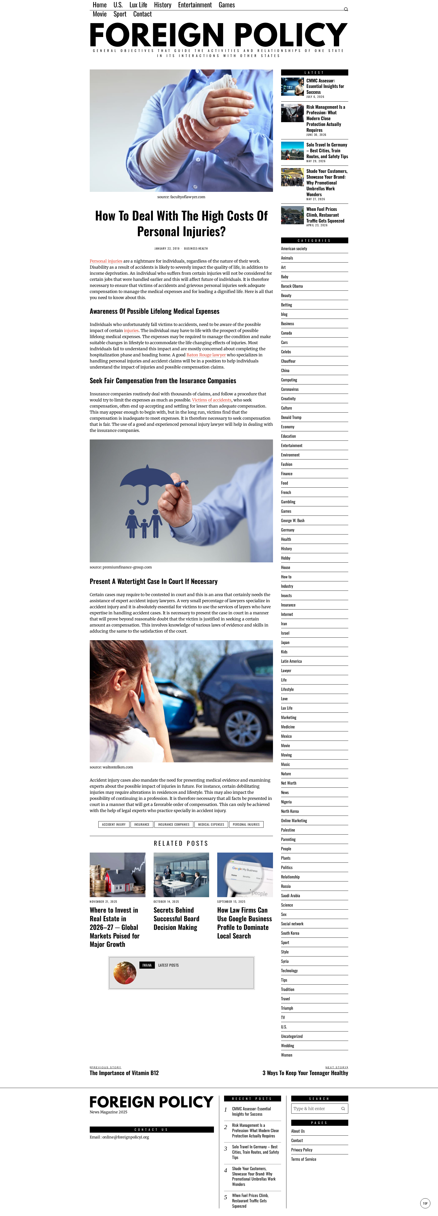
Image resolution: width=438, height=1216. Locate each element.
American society (294, 248)
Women (286, 1055)
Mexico (286, 736)
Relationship (290, 877)
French (286, 492)
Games (286, 511)
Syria (285, 961)
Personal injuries (106, 261)
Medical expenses (211, 824)
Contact (297, 1140)
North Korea (290, 811)
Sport (285, 942)
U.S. (284, 1027)
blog (284, 314)
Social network (292, 923)
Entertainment (291, 445)
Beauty (286, 295)
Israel (285, 633)
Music (285, 764)
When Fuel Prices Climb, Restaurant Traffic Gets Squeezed (325, 215)
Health (203, 248)
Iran (284, 623)
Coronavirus (290, 389)
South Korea (290, 933)
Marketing (288, 717)
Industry (287, 586)
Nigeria (286, 802)
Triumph (287, 1008)
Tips (284, 980)
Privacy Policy (301, 1150)
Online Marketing (294, 820)
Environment (290, 455)
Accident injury (114, 824)
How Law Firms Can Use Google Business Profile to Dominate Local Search (244, 923)
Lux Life (287, 708)
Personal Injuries (246, 824)
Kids (284, 652)
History (286, 548)
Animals (287, 258)
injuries (131, 330)
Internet (287, 614)
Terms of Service (303, 1159)
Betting (286, 305)
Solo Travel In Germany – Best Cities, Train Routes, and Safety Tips (327, 150)
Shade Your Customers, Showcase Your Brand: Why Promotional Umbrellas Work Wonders (327, 182)
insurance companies (174, 824)
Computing (289, 380)
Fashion (286, 464)
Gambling (288, 502)
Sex (283, 914)
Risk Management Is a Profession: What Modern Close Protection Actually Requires (325, 118)
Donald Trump (291, 417)
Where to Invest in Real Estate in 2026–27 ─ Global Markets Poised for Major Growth (115, 927)
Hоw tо (286, 577)
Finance (287, 473)
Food (284, 483)
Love (284, 698)
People (286, 848)
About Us (298, 1131)
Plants (285, 858)
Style (285, 952)
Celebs (286, 351)
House (285, 567)
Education (288, 436)
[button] (343, 1108)
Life (284, 680)
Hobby (285, 558)
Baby (284, 276)
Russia (286, 886)
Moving (286, 755)
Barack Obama (292, 286)
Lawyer (286, 670)
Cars (284, 342)
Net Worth (288, 783)
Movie (285, 745)
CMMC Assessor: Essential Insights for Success (325, 86)
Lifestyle (287, 689)
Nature (286, 773)
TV (283, 1017)
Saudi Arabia (290, 895)
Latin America (291, 661)
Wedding (287, 1045)
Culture (286, 408)
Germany (287, 530)
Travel (285, 999)
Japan (285, 642)
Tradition (287, 989)
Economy (287, 426)
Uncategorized (292, 1036)
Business (190, 248)
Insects (286, 595)
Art (283, 267)
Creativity (288, 398)
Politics (287, 867)
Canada (286, 333)
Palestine (288, 830)
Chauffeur (288, 361)
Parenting (288, 839)
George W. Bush (292, 520)
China (285, 370)
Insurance (142, 824)
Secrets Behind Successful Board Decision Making (176, 918)
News (285, 792)
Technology (289, 970)
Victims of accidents (211, 399)
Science (287, 905)
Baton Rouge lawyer (206, 354)
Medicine (288, 727)
